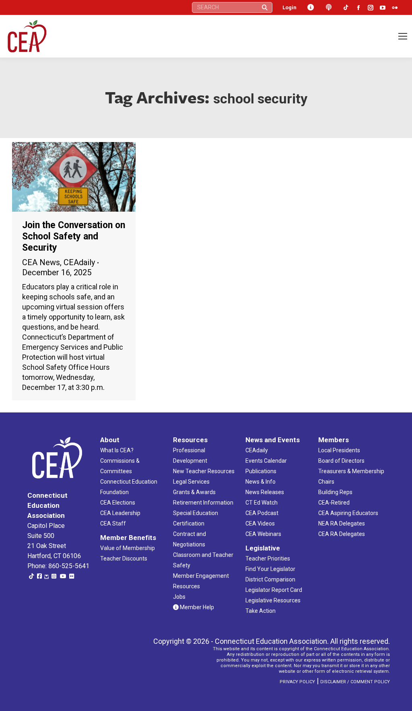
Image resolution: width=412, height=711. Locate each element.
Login (289, 7)
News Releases (264, 492)
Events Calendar (266, 461)
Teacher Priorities (267, 558)
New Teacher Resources (204, 471)
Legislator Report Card (273, 590)
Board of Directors (341, 461)
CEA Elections (117, 502)
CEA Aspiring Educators (348, 513)
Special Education (195, 513)
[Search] (265, 7)
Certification (188, 523)
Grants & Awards (194, 492)
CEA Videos (260, 523)
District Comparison (270, 579)
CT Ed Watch (261, 502)
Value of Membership (127, 548)
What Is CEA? (117, 450)
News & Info (260, 481)
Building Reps (335, 492)
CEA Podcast (261, 513)
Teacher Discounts (123, 558)
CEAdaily (79, 262)
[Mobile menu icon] (403, 36)
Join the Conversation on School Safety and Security (73, 236)
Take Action (260, 611)
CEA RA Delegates (341, 534)
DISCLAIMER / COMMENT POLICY (355, 681)
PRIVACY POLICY (297, 681)
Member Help (196, 607)
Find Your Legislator (270, 569)
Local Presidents (339, 450)
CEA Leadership (120, 513)
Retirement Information (203, 502)
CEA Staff (113, 523)
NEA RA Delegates (341, 523)
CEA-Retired (334, 502)
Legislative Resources (273, 600)
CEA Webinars (263, 534)
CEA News (41, 262)
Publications (260, 471)
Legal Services (191, 481)
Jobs (179, 597)
